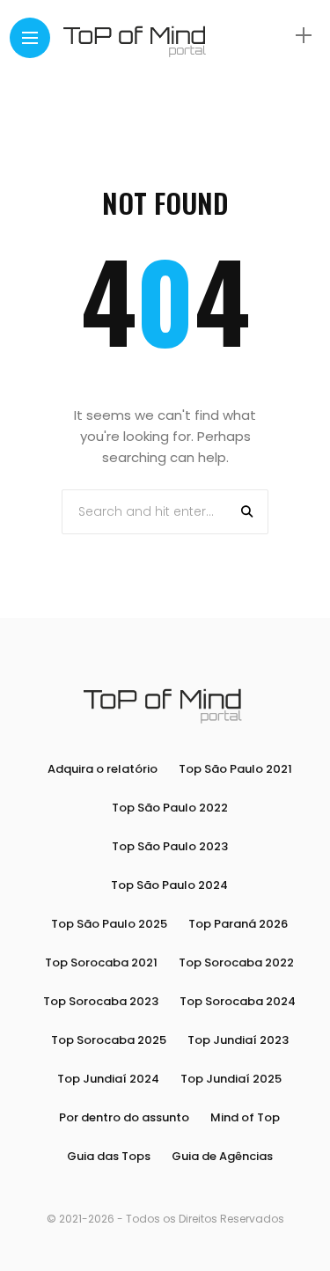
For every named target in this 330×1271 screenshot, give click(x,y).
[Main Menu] (30, 38)
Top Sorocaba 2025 (108, 1040)
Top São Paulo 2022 (170, 807)
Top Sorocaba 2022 (236, 962)
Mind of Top (245, 1117)
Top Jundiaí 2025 (231, 1078)
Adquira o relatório (103, 768)
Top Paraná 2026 (238, 923)
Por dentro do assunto (124, 1117)
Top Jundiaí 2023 (238, 1040)
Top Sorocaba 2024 (238, 1001)
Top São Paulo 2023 (170, 846)
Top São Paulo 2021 (235, 768)
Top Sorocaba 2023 (100, 1001)
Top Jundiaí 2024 (108, 1078)
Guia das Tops (108, 1156)
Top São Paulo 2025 (109, 923)
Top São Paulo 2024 (169, 885)
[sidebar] (304, 35)
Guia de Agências (222, 1156)
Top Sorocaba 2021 (101, 962)
